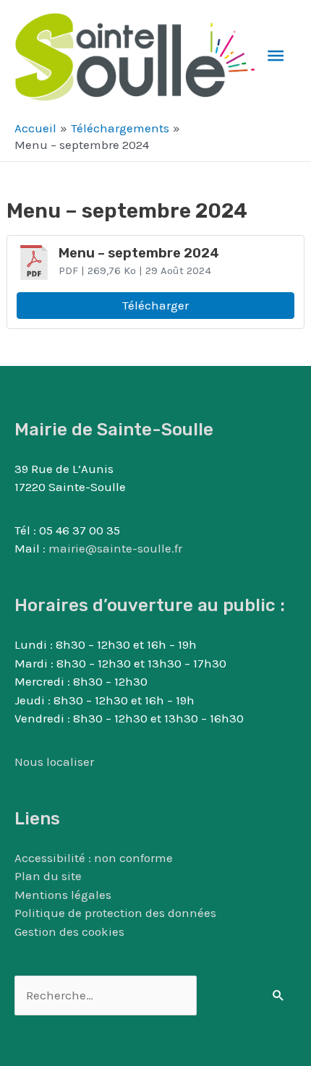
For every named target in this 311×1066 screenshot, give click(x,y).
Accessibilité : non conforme (93, 857)
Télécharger (155, 305)
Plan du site (48, 876)
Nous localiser (54, 761)
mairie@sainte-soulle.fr (115, 548)
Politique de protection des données (115, 912)
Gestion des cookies (69, 931)
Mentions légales (62, 894)
